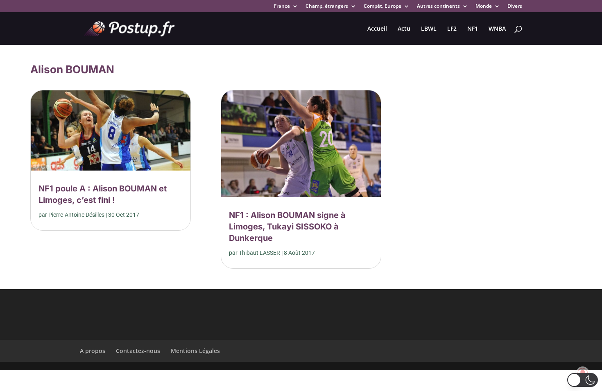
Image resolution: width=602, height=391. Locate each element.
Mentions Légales (195, 351)
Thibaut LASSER (259, 252)
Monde (483, 6)
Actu (404, 29)
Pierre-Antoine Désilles (76, 214)
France (282, 6)
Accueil (377, 29)
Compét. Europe (382, 6)
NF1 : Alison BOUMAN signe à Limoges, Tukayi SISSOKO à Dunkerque (287, 226)
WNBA (497, 29)
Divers (514, 6)
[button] (582, 380)
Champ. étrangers (327, 6)
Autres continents (438, 6)
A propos (92, 351)
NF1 (472, 29)
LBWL (429, 29)
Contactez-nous (138, 351)
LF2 (452, 29)
